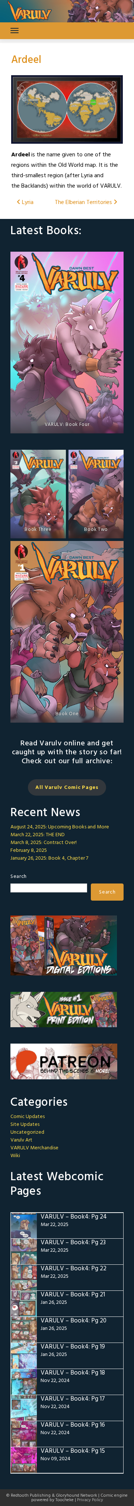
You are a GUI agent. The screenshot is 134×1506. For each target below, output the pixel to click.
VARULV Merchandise (34, 1148)
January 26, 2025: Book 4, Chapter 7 (49, 858)
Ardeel (26, 60)
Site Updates (24, 1124)
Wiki (15, 1156)
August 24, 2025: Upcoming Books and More (59, 827)
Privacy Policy (90, 1500)
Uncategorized (27, 1132)
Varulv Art (21, 1140)
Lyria (27, 202)
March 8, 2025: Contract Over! (43, 842)
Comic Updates (27, 1116)
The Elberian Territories (84, 202)
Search (18, 877)
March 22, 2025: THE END (37, 835)
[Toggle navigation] (14, 30)
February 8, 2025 (28, 850)
